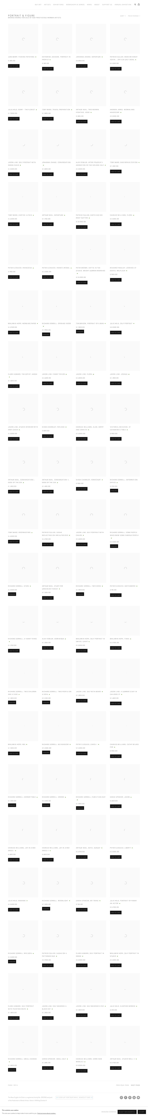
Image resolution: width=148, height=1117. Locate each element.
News (89, 4)
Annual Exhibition (123, 4)
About (97, 4)
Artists (47, 4)
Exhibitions (58, 4)
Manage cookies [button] (109, 1112)
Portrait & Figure (21, 16)
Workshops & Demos (75, 4)
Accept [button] (141, 1111)
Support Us (107, 4)
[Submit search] (135, 4)
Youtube (134, 1097)
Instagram (121, 1097)
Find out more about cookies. (46, 1113)
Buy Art (38, 4)
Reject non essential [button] (127, 1111)
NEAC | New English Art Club (18, 5)
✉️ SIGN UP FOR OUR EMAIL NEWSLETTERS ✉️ (74, 1097)
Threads (129, 1097)
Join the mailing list (138, 1097)
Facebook (125, 1097)
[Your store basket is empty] (139, 4)
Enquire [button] (46, 334)
